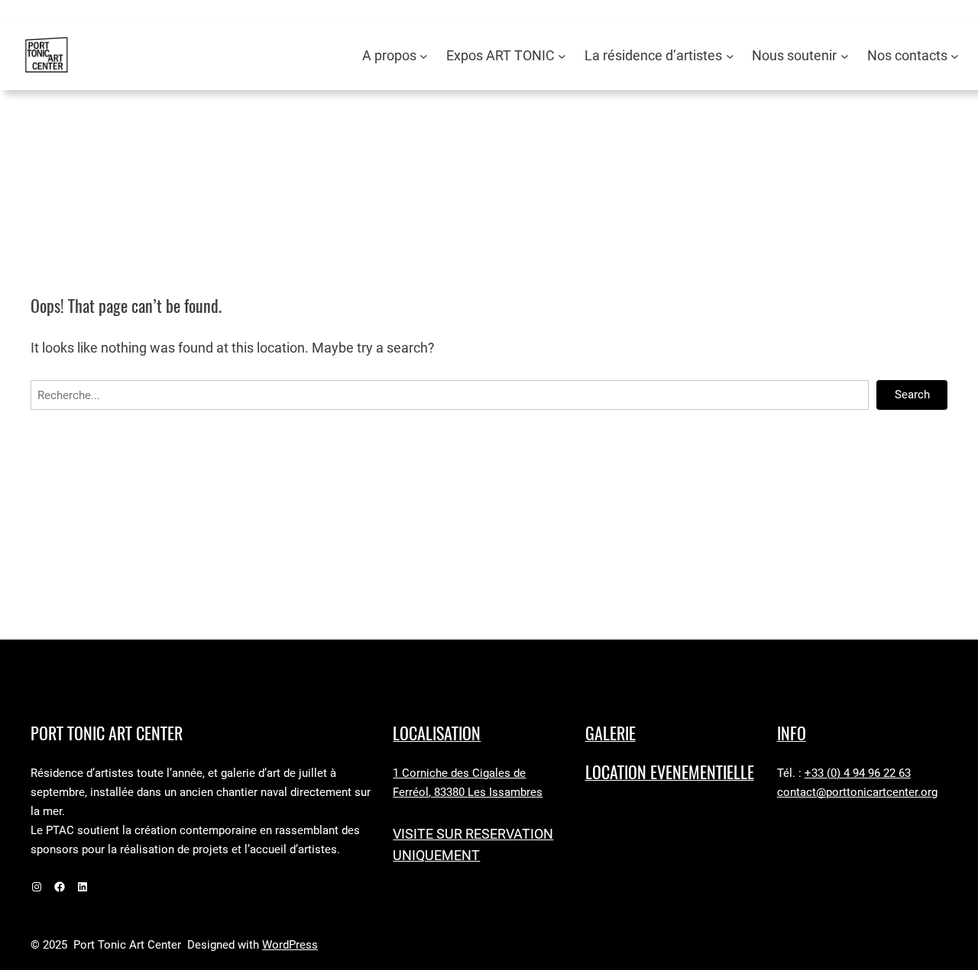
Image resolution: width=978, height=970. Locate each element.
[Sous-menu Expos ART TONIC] (562, 56)
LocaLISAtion (437, 733)
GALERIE (610, 733)
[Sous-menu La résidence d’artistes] (730, 56)
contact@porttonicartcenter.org (857, 792)
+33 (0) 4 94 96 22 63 (858, 773)
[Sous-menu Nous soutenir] (844, 56)
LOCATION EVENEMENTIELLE (669, 772)
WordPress (290, 945)
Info (791, 733)
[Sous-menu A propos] (423, 56)
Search (912, 394)
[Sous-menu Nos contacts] (954, 56)
